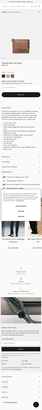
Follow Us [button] (4, 392)
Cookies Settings (21, 206)
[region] (21, 205)
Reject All (21, 216)
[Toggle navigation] (39, 6)
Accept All (21, 211)
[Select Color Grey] (8, 76)
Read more (5, 357)
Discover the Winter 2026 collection (21, 2)
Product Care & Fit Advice (9, 167)
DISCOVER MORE (13, 248)
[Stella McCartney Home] (14, 6)
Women (6, 360)
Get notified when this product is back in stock (17, 83)
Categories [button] (5, 387)
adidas (26, 360)
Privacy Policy (18, 369)
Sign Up (21, 349)
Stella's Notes (6, 156)
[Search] (32, 6)
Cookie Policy (20, 200)
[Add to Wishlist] (39, 12)
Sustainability (6, 162)
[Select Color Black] (3, 76)
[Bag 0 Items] (35, 6)
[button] (21, 34)
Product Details (6, 108)
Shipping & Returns (7, 172)
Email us (21, 281)
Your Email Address (7, 339)
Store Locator (21, 271)
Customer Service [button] (7, 376)
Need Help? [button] (5, 397)
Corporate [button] (5, 382)
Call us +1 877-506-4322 (21, 291)
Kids (5, 363)
